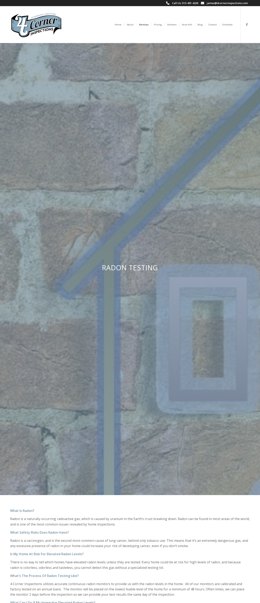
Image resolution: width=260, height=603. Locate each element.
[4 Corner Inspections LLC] (36, 24)
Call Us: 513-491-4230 (185, 3)
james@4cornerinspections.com (227, 3)
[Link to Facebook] (247, 24)
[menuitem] (118, 24)
